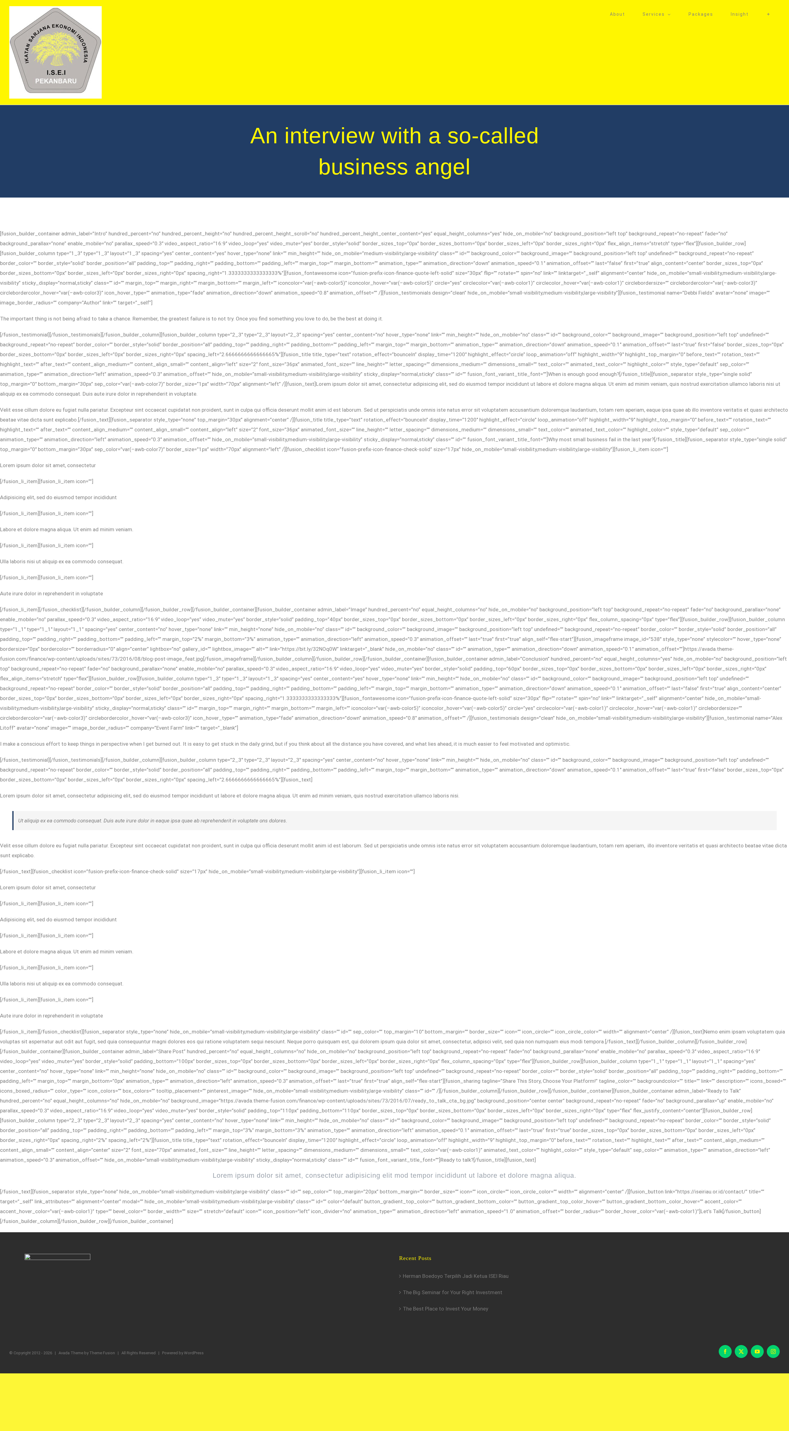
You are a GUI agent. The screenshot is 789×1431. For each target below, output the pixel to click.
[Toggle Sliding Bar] (768, 14)
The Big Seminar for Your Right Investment (452, 1292)
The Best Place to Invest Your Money (445, 1309)
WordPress (194, 1353)
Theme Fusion (102, 1353)
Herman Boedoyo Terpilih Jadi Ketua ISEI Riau (456, 1276)
